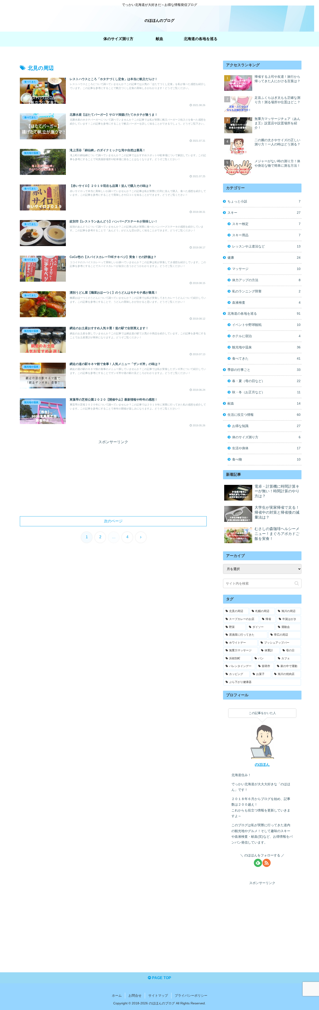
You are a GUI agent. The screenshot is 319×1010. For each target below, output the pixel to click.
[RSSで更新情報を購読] (266, 863)
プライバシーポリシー (191, 995)
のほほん (262, 765)
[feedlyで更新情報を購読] (258, 863)
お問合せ (135, 995)
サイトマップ (158, 995)
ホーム (117, 995)
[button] (297, 583)
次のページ (113, 521)
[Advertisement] (113, 478)
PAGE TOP (161, 978)
